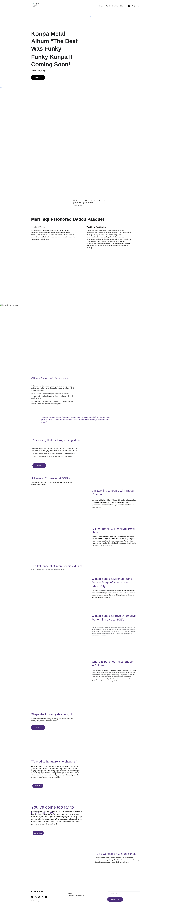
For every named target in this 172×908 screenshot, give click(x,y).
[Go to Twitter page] (138, 6)
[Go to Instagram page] (132, 6)
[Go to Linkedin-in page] (136, 6)
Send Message (115, 899)
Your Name (110, 890)
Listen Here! (38, 833)
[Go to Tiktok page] (39, 897)
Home (101, 6)
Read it (38, 727)
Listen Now (39, 140)
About (108, 6)
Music (122, 6)
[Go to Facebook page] (129, 6)
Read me (39, 465)
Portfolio (115, 6)
